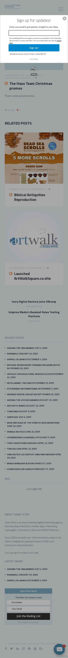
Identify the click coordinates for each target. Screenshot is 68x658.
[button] (64, 18)
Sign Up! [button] (34, 47)
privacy (34, 74)
